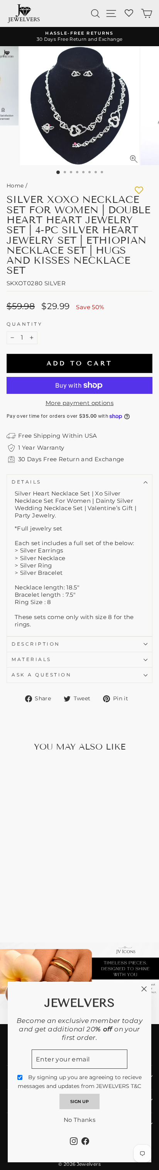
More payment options (79, 403)
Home (15, 185)
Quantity (24, 324)
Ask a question (41, 675)
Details (26, 482)
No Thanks (79, 1119)
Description (36, 644)
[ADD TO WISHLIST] (139, 190)
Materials (31, 659)
